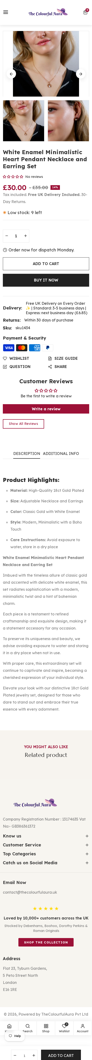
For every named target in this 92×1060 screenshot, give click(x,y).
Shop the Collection (46, 942)
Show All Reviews (23, 424)
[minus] (6, 236)
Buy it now (46, 280)
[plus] (25, 236)
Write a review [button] (46, 409)
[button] (86, 12)
